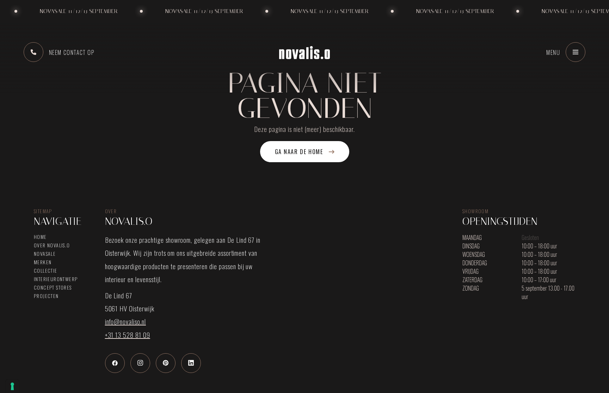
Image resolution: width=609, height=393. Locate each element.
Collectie (45, 270)
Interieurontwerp (56, 279)
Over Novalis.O (52, 245)
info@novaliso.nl (125, 321)
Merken (42, 262)
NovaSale (45, 253)
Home (40, 236)
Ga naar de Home (299, 151)
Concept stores (53, 287)
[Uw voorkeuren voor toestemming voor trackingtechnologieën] (12, 386)
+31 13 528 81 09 (127, 335)
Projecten (46, 295)
